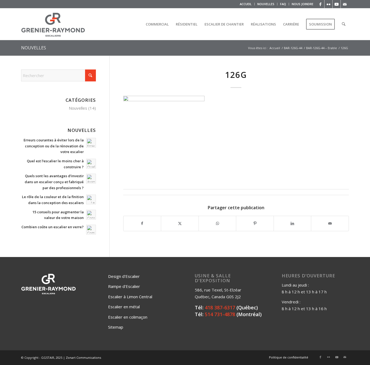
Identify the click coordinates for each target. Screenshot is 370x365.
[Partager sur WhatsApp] (217, 223)
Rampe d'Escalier (124, 286)
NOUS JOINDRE (302, 4)
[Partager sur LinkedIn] (292, 223)
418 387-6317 (220, 307)
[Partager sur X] (180, 223)
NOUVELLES (265, 4)
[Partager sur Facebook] (142, 223)
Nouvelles (78, 108)
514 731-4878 (220, 314)
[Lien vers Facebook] (320, 4)
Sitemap (115, 327)
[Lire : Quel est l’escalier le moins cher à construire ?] (91, 164)
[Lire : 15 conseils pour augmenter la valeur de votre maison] (91, 215)
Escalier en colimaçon (127, 317)
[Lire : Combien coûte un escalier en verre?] (91, 229)
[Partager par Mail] (330, 223)
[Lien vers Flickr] (328, 4)
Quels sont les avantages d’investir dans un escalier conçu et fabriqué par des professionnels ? (54, 181)
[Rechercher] (343, 24)
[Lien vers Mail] (345, 4)
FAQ (283, 4)
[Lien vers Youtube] (336, 4)
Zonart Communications (83, 358)
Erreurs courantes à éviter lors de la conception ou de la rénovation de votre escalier (54, 146)
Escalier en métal (124, 306)
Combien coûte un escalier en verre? (52, 226)
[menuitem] (246, 4)
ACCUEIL (246, 4)
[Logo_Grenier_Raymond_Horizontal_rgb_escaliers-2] (53, 24)
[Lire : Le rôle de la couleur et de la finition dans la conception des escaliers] (91, 199)
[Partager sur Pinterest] (255, 223)
